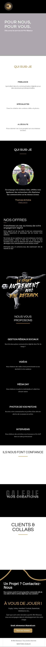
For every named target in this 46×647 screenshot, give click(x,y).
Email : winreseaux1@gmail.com (23, 625)
